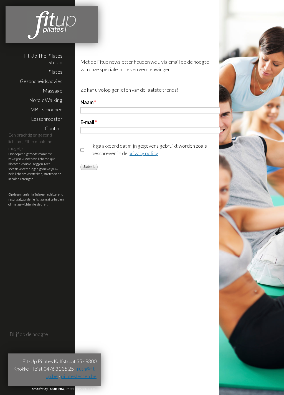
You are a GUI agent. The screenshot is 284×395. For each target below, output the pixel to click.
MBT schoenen (46, 109)
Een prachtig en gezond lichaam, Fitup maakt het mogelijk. (31, 141)
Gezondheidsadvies (41, 81)
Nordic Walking (45, 100)
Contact (53, 128)
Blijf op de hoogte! (30, 334)
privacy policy (143, 153)
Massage (52, 91)
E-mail (88, 122)
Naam (88, 102)
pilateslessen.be (79, 376)
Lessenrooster (46, 119)
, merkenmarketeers (64, 389)
